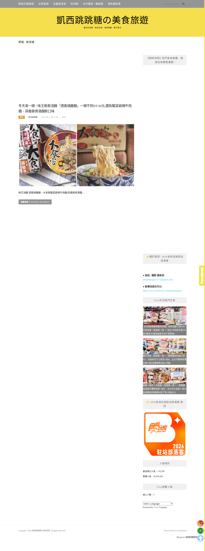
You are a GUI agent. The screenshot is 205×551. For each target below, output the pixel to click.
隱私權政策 (114, 4)
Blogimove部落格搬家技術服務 (190, 537)
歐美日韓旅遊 (26, 4)
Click (202, 276)
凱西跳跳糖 (33, 117)
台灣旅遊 (43, 4)
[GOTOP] (200, 538)
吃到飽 (74, 4)
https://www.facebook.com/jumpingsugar (162, 290)
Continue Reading (39, 202)
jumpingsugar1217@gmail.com (158, 279)
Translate (163, 507)
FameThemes (182, 531)
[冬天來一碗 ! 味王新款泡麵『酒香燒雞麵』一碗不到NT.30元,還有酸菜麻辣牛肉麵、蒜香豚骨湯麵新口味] (76, 155)
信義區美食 (59, 4)
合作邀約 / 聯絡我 (93, 4)
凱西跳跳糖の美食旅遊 (102, 20)
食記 (21, 117)
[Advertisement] (76, 79)
